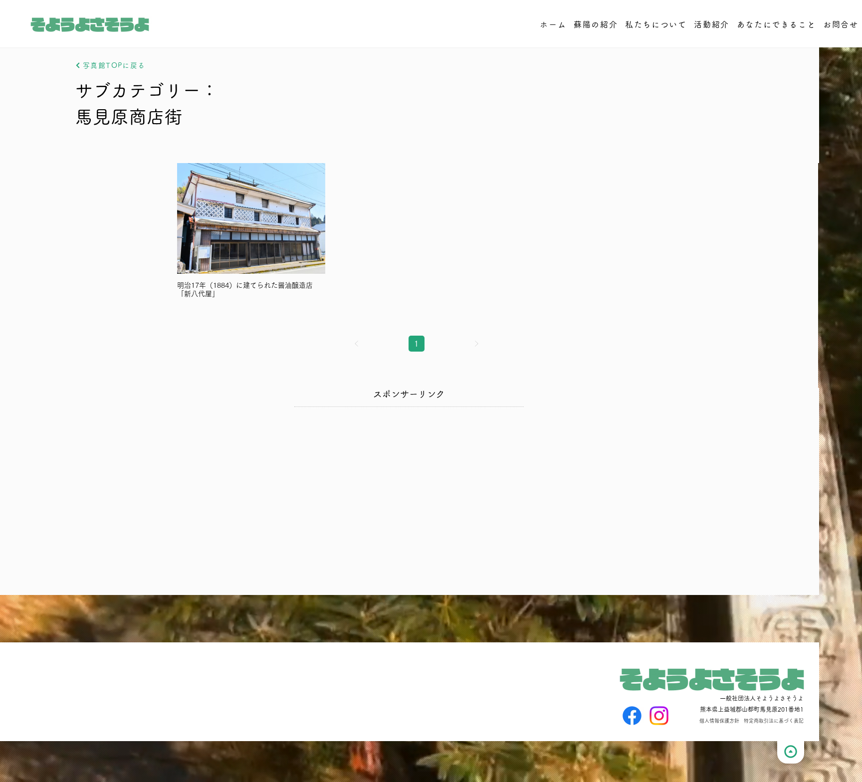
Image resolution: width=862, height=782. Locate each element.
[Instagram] (658, 715)
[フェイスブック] (632, 715)
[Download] (790, 752)
